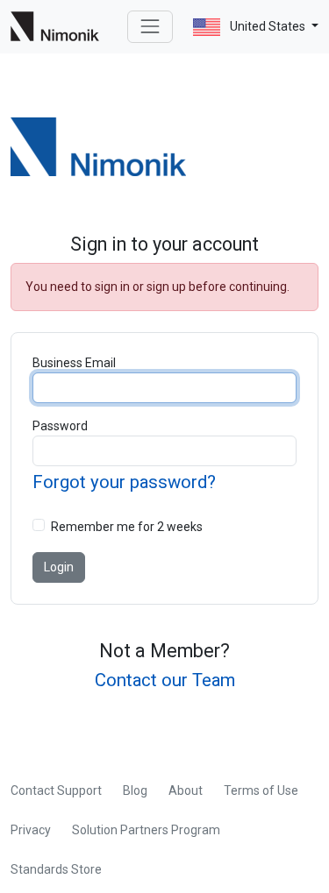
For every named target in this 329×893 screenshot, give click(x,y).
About (185, 790)
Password (60, 426)
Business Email (74, 363)
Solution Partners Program (146, 830)
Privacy (31, 830)
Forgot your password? (124, 482)
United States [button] (267, 26)
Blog (135, 790)
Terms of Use (261, 790)
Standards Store (56, 869)
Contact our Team (165, 680)
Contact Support (56, 790)
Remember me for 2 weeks (127, 527)
